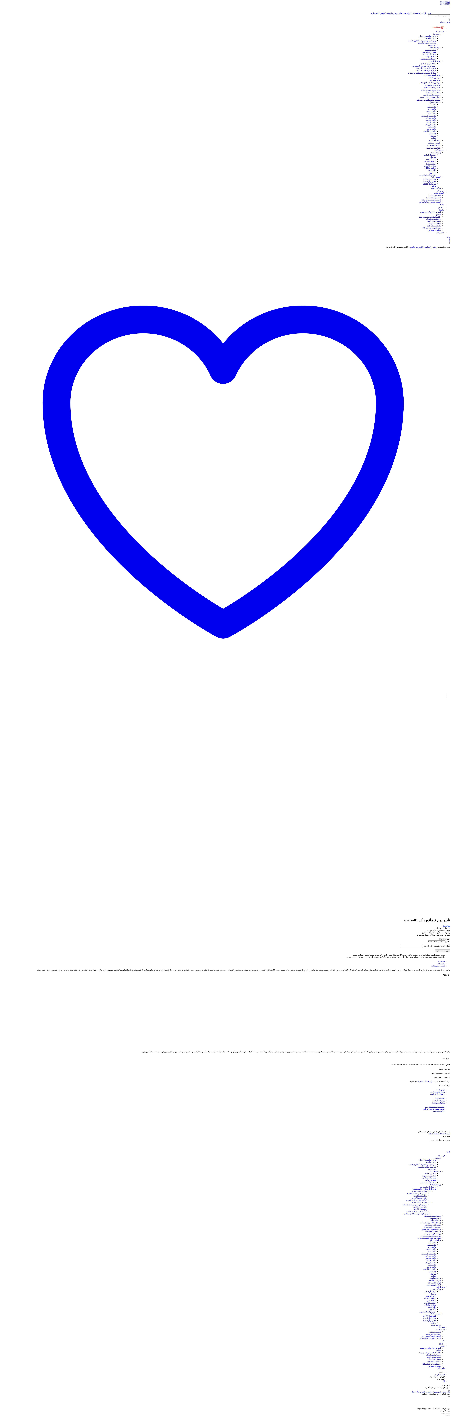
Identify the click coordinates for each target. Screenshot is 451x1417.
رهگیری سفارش (434, 230)
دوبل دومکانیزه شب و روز (430, 97)
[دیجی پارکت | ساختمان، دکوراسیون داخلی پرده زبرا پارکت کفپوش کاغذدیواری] (440, 1149)
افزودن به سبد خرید (442, 951)
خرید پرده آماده (434, 143)
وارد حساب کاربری (425, 1081)
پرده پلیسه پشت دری (432, 75)
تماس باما (440, 232)
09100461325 (445, 2)
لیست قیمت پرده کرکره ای (430, 202)
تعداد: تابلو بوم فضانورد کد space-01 (436, 946)
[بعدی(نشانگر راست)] (447, 1415)
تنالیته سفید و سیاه (429, 116)
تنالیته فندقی (431, 122)
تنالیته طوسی (431, 120)
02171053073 (445, 4)
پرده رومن (434, 78)
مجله (442, 204)
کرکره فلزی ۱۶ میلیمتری (426, 70)
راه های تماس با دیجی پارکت (434, 1109)
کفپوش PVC (436, 177)
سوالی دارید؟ (444, 939)
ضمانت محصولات (434, 226)
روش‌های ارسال (434, 223)
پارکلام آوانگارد (430, 168)
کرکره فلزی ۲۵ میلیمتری (426, 68)
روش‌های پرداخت (434, 221)
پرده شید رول (435, 47)
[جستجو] (449, 18)
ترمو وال (442, 1327)
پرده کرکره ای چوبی (427, 63)
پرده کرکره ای (434, 61)
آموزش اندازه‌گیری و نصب (430, 212)
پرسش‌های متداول (433, 219)
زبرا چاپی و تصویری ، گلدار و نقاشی (422, 41)
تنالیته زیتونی (431, 111)
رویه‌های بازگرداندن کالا (432, 228)
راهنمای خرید (440, 1098)
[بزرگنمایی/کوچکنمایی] (449, 1413)
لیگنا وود (432, 173)
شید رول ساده (430, 50)
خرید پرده (440, 31)
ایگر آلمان (432, 170)
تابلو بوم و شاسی (416, 247)
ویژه (448, 237)
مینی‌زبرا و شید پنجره (432, 87)
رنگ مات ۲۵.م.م (420, 1196)
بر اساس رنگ (435, 102)
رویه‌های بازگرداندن (437, 1094)
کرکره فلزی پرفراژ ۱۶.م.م (416, 1211)
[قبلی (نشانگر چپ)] (449, 1415)
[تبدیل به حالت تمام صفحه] (447, 1413)
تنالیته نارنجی (431, 129)
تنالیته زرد (432, 109)
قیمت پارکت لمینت (433, 198)
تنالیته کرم (432, 127)
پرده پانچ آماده (434, 140)
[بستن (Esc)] (442, 1413)
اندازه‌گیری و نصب (433, 148)
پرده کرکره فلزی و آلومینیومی (423, 66)
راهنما (441, 210)
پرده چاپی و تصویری (432, 85)
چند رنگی (432, 133)
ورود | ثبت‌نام (445, 22)
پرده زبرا (436, 34)
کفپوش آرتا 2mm (429, 181)
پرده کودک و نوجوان (428, 59)
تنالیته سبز (432, 113)
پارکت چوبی (436, 1325)
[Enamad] (442, 1129)
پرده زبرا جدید (430, 38)
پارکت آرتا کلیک (430, 155)
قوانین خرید (440, 1090)
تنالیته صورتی (431, 118)
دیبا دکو (433, 157)
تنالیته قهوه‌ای (430, 125)
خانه (435, 247)
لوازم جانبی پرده (433, 145)
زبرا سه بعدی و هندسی (427, 43)
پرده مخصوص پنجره (430, 90)
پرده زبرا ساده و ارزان (427, 36)
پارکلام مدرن (431, 164)
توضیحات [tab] (441, 961)
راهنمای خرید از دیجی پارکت (430, 217)
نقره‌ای (433, 136)
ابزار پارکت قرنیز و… (427, 175)
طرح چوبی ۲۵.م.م (419, 1198)
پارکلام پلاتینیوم (430, 166)
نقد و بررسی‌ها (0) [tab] (438, 966)
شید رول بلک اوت (429, 52)
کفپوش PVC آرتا (429, 179)
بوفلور (433, 186)
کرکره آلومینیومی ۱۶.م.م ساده (415, 1205)
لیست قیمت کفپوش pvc (431, 200)
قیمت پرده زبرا (435, 195)
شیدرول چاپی (430, 56)
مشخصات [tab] (441, 964)
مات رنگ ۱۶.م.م (420, 1209)
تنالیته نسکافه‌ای (429, 131)
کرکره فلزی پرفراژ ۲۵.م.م (416, 1200)
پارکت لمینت (436, 152)
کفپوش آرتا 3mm (429, 184)
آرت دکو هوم (431, 159)
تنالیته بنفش (431, 107)
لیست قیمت (439, 193)
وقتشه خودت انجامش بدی (435, 1107)
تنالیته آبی (432, 104)
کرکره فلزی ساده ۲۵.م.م (417, 1193)
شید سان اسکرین (429, 54)
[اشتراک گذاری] (444, 1413)
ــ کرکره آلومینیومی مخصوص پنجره (422, 73)
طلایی (433, 138)
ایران (441, 1344)
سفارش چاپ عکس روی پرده (428, 100)
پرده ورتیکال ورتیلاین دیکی (430, 82)
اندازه (448, 942)
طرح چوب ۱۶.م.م (420, 1207)
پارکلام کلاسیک (430, 161)
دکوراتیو (428, 247)
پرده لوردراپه (435, 80)
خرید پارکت (439, 150)
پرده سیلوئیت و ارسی (431, 95)
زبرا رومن (432, 45)
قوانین (438, 214)
